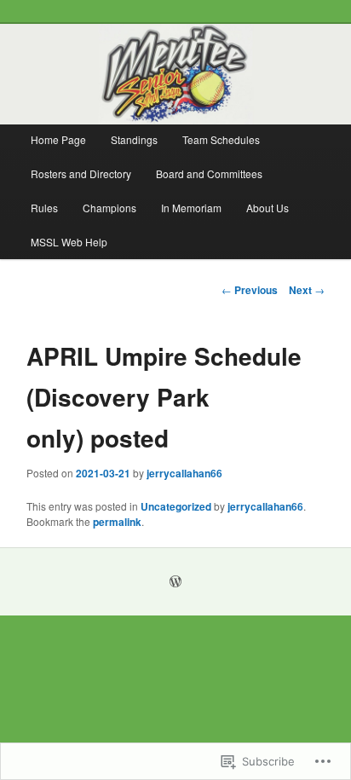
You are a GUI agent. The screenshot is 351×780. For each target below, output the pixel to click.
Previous (250, 290)
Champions (109, 207)
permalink (117, 521)
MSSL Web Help (69, 241)
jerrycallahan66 (184, 473)
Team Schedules (221, 139)
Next (307, 290)
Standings (134, 139)
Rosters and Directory (81, 173)
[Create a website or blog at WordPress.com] (175, 582)
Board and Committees (209, 173)
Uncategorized (176, 506)
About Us (267, 207)
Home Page (58, 139)
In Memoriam (191, 207)
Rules (44, 207)
